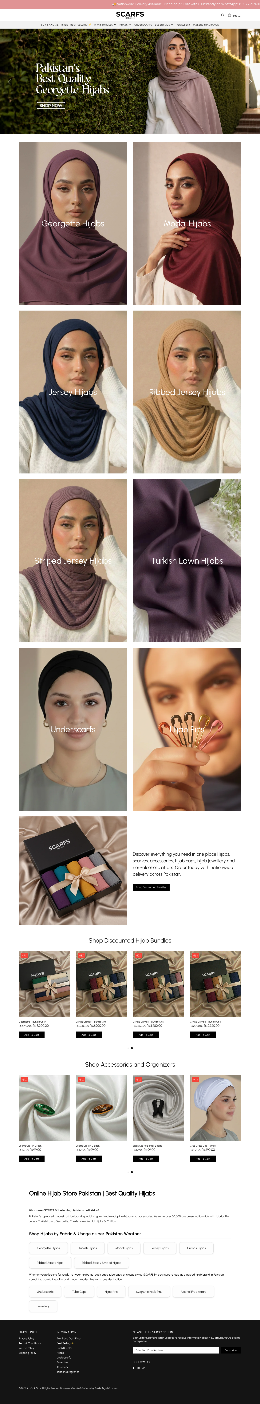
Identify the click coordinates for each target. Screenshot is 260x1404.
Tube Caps (79, 1291)
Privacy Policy (26, 1338)
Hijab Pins (111, 1291)
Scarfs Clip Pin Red (143, 1145)
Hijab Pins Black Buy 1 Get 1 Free (206, 1145)
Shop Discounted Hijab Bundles (130, 940)
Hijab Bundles (64, 1348)
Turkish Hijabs (87, 1248)
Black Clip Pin (26, 1145)
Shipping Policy (27, 1352)
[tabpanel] (44, 1122)
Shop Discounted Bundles (151, 887)
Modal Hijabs (124, 1248)
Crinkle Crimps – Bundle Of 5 (101, 1021)
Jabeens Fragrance (68, 1372)
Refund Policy (26, 1348)
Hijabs (60, 1352)
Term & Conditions (30, 1343)
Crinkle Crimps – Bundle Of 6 (158, 1021)
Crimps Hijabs (196, 1248)
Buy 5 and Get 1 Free (69, 1338)
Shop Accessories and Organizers (130, 1064)
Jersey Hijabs (160, 1248)
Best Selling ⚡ (65, 1343)
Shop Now (73, 230)
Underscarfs (45, 1291)
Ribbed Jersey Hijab (50, 1263)
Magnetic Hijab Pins (149, 1291)
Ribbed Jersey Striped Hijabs (101, 1263)
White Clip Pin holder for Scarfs (92, 1145)
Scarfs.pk (130, 15)
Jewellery (43, 1306)
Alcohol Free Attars (193, 1291)
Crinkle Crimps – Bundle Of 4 (215, 1021)
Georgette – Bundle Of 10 (42, 1021)
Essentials (62, 1362)
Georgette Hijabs (48, 1248)
